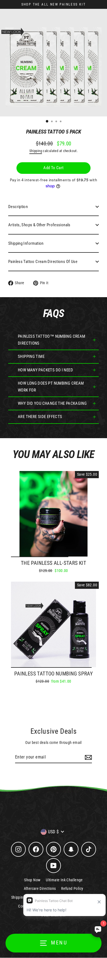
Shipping (35, 151)
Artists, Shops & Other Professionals (39, 224)
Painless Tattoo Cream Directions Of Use (42, 261)
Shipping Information (26, 243)
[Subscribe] (87, 757)
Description (18, 206)
